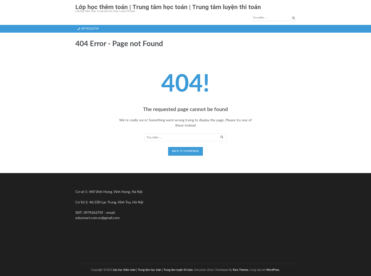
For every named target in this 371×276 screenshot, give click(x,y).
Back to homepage (185, 151)
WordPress (272, 269)
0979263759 (90, 28)
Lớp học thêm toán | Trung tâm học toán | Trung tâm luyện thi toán (168, 7)
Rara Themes (240, 269)
